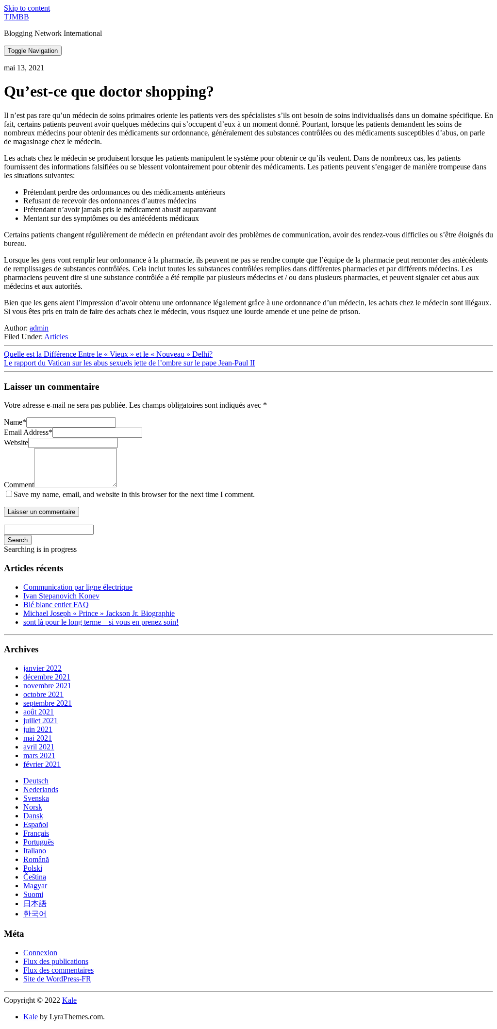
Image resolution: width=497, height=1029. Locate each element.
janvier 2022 (42, 668)
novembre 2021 (47, 685)
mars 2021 (39, 755)
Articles (56, 336)
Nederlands (40, 789)
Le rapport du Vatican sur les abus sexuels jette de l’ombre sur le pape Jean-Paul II (129, 363)
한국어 (35, 914)
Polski (32, 868)
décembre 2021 (46, 677)
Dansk (33, 816)
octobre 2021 (43, 694)
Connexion (40, 952)
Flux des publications (55, 961)
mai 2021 (37, 738)
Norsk (32, 807)
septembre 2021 (47, 703)
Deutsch (36, 781)
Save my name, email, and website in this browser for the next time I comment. (134, 494)
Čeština (34, 877)
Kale (69, 1000)
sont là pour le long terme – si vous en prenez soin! (101, 622)
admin (39, 328)
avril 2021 (38, 747)
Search (18, 540)
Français (36, 833)
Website (16, 442)
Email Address (28, 432)
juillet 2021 (40, 720)
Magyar (35, 885)
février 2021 (42, 764)
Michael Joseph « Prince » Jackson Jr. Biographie (99, 613)
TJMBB (16, 17)
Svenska (36, 798)
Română (36, 859)
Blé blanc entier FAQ (56, 604)
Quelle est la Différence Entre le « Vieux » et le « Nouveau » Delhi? (108, 354)
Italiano (34, 850)
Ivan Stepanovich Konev (61, 596)
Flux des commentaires (58, 970)
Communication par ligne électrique (78, 587)
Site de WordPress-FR (57, 979)
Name (15, 422)
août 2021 (38, 712)
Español (35, 824)
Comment (19, 485)
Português (38, 842)
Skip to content (27, 8)
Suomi (33, 894)
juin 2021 (37, 729)
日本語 (35, 903)
